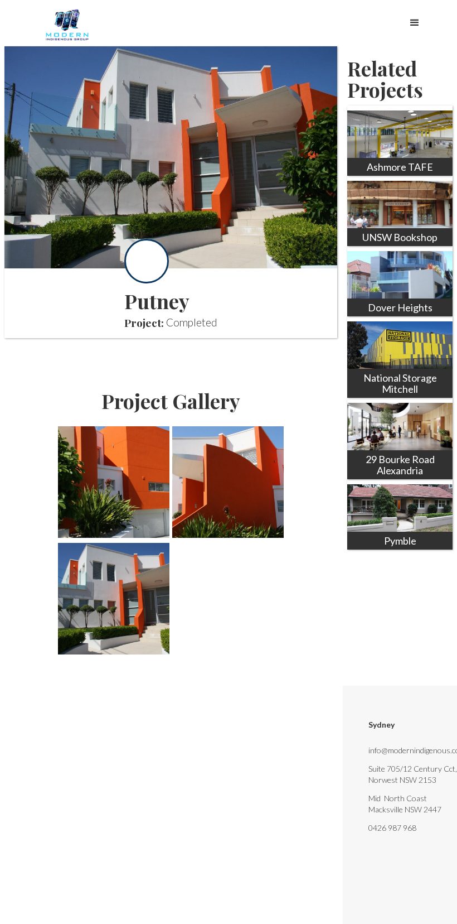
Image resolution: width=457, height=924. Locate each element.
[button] (414, 20)
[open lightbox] (113, 482)
